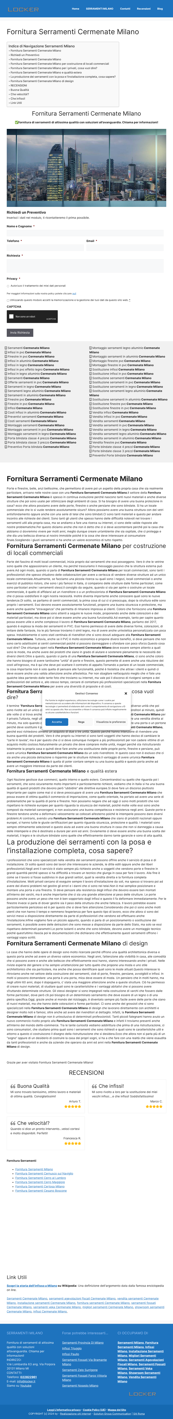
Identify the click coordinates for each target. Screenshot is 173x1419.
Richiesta (15, 255)
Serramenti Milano (131, 1342)
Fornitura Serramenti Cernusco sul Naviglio (44, 1173)
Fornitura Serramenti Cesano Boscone (41, 1190)
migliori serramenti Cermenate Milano (107, 1307)
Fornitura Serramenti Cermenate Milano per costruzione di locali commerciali (60, 63)
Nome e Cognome (21, 226)
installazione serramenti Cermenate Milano (46, 1303)
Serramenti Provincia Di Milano (83, 1342)
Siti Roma (139, 1413)
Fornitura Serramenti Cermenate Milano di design (42, 81)
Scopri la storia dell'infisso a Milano (32, 1285)
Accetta (57, 721)
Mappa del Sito (117, 1409)
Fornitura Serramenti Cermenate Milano (36, 50)
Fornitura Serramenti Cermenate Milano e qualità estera (46, 72)
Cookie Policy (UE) (94, 1409)
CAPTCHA (14, 306)
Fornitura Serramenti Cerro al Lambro (40, 1178)
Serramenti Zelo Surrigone (80, 1370)
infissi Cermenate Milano (50, 1311)
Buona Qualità (20, 89)
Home (75, 8)
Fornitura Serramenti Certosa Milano (40, 1186)
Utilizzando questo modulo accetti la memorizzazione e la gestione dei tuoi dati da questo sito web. (70, 300)
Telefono (14, 241)
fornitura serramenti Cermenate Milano (103, 1303)
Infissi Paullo (70, 1354)
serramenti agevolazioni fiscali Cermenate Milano (82, 1298)
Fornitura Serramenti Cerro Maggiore (40, 1182)
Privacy (13, 278)
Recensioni (144, 8)
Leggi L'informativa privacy (64, 1409)
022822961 (28, 1377)
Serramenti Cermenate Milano (27, 1298)
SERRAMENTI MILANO (99, 8)
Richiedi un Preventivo (25, 55)
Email (91, 241)
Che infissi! (18, 98)
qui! (74, 293)
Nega (81, 721)
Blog (160, 8)
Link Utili (16, 102)
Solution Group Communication (112, 1413)
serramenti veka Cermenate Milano (57, 1307)
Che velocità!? (20, 94)
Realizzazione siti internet (75, 1413)
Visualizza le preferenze (111, 721)
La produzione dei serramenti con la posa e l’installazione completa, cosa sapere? (63, 76)
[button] (126, 693)
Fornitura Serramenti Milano (34, 1169)
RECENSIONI (19, 85)
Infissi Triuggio (72, 1348)
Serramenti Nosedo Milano (80, 1385)
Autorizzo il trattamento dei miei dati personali (38, 285)
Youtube (25, 1385)
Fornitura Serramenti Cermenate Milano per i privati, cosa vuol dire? (54, 68)
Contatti (125, 8)
